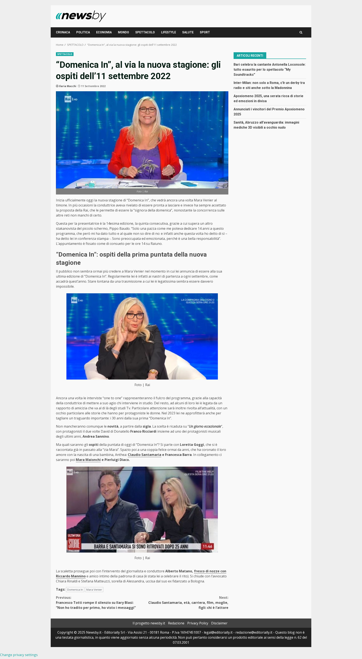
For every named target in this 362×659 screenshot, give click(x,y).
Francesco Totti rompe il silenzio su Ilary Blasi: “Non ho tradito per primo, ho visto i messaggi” (96, 602)
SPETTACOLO (145, 32)
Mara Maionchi (88, 459)
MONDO (123, 32)
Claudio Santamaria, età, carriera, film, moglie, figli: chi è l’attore (188, 602)
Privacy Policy (197, 623)
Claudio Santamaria (144, 454)
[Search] (301, 32)
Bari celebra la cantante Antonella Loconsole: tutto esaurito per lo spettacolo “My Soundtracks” (270, 69)
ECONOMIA (104, 32)
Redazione (176, 623)
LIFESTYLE (168, 32)
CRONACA (63, 32)
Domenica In (75, 589)
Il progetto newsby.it (149, 623)
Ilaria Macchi (67, 86)
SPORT (205, 32)
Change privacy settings (19, 654)
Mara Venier (94, 589)
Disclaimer (219, 623)
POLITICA (83, 32)
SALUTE (188, 32)
